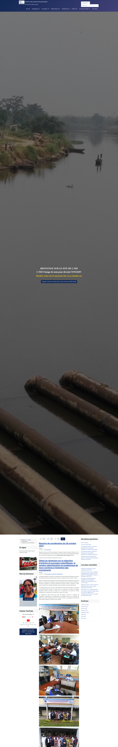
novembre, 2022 (85, 604)
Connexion (94, 8)
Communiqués (47, 549)
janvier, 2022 (84, 608)
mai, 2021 (83, 616)
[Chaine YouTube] (28, 620)
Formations (44, 8)
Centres (74, 8)
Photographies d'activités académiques (53, 574)
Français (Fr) (85, 2)
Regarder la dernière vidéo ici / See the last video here (28, 631)
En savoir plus (28, 599)
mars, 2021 (83, 618)
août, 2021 (83, 614)
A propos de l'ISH (83, 8)
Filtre (63, 539)
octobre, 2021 (84, 610)
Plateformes (65, 8)
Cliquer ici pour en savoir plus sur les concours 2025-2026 (59, 281)
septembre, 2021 (85, 612)
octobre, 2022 (84, 606)
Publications (35, 8)
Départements (54, 8)
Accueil (28, 8)
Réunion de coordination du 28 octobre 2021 (57, 544)
